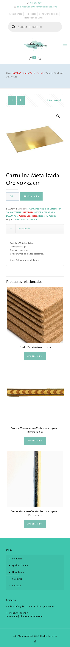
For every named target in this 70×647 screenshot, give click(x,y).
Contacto (16, 585)
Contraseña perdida (48, 14)
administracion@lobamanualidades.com (37, 7)
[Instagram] (35, 641)
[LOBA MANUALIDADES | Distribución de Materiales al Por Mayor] (35, 44)
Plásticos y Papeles (47, 216)
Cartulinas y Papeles (39, 209)
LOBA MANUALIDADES (26, 219)
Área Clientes (15, 14)
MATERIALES (16, 212)
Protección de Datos (33, 18)
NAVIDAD (17, 73)
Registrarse (30, 14)
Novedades (18, 572)
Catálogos (17, 579)
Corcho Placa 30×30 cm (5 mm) (35, 347)
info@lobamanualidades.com (28, 616)
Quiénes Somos (20, 565)
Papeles (25, 73)
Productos (17, 559)
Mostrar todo (55, 100)
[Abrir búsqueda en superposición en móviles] (35, 27)
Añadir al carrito (31, 196)
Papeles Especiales (37, 73)
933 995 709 (36, 3)
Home (8, 73)
